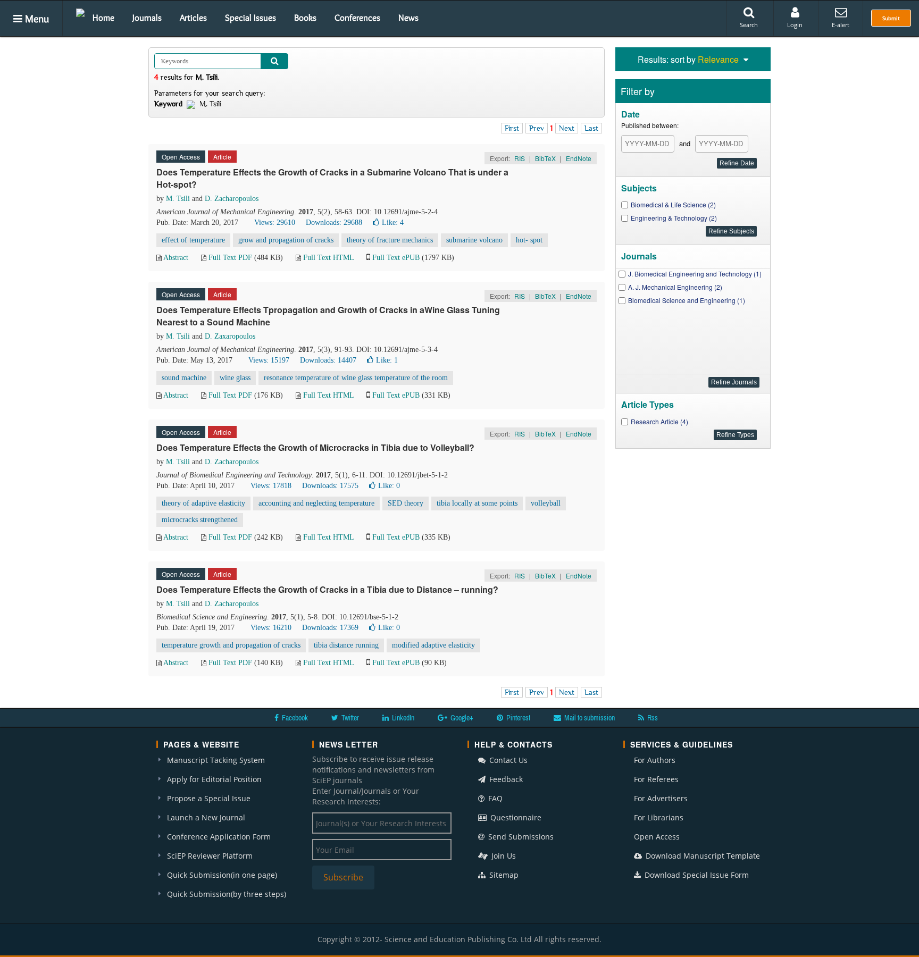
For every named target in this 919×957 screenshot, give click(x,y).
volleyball (546, 503)
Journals (147, 17)
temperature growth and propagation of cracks (231, 645)
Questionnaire (514, 817)
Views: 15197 (268, 360)
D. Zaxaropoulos (230, 336)
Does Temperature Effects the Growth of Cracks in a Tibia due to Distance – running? (327, 589)
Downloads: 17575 (330, 486)
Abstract (175, 258)
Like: (393, 222)
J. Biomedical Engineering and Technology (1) (695, 273)
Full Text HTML (328, 258)
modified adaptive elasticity (433, 645)
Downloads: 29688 (334, 222)
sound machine (184, 378)
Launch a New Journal (206, 817)
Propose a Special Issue (208, 798)
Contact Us (507, 760)
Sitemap (503, 875)
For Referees (656, 779)
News (408, 17)
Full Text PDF (230, 258)
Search (749, 25)
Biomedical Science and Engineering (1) (686, 300)
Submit (891, 18)
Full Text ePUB (396, 258)
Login (795, 25)
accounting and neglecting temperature (316, 503)
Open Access (657, 837)
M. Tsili (178, 199)
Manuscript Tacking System (216, 760)
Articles (193, 17)
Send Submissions (520, 837)
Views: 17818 (270, 486)
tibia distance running (346, 645)
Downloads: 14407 (328, 360)
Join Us (502, 856)
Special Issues (250, 17)
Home (103, 17)
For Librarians (658, 817)
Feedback (505, 779)
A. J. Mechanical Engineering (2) (675, 286)
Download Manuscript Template (702, 856)
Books (305, 17)
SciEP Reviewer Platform (210, 856)
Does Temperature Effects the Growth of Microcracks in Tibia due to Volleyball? (315, 447)
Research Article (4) (659, 421)
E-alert (840, 25)
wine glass (235, 378)
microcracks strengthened (200, 520)
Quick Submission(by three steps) (226, 894)
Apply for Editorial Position (214, 779)
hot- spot (529, 240)
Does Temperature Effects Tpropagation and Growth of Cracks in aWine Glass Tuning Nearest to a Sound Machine (328, 316)
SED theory (405, 503)
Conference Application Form (219, 837)
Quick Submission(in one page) (222, 875)
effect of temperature (193, 240)
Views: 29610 (274, 222)
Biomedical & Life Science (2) (673, 204)
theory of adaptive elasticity (203, 503)
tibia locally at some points (477, 503)
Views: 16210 (270, 628)
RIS (519, 158)
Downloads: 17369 (330, 628)
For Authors (654, 760)
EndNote (578, 158)
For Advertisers (661, 798)
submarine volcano (474, 240)
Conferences (357, 17)
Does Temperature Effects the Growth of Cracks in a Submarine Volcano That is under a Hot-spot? (332, 178)
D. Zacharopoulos (231, 199)
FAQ (494, 798)
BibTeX (545, 158)
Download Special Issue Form (695, 875)
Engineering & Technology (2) (674, 217)
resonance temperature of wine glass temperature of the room (356, 378)
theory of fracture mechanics (390, 240)
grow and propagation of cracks (285, 240)
